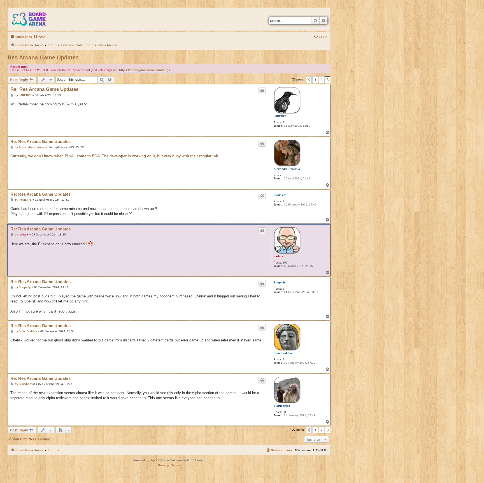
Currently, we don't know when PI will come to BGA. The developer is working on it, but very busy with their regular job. (114, 156)
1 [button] (315, 79)
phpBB (154, 460)
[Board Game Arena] (33, 19)
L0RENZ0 (280, 116)
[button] (309, 79)
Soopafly (280, 282)
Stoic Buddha (283, 353)
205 (285, 262)
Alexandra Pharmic (287, 168)
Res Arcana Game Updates (43, 57)
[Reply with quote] (262, 90)
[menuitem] (39, 36)
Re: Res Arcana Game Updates (44, 89)
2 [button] (321, 79)
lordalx (278, 256)
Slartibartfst (282, 405)
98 (284, 411)
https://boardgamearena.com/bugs (144, 70)
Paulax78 (280, 195)
